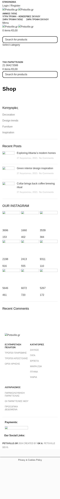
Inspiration (8, 132)
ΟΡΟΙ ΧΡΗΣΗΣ (12, 363)
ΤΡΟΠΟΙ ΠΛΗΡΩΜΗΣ (16, 352)
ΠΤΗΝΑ (34, 371)
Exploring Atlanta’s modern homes (36, 153)
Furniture (7, 126)
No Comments (46, 158)
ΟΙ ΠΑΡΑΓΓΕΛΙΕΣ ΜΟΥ (16, 401)
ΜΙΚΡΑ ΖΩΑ (36, 366)
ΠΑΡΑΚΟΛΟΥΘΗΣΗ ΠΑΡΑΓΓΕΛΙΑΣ (15, 394)
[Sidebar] (4, 453)
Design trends (10, 120)
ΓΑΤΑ (32, 355)
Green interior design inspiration (35, 168)
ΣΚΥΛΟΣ (34, 350)
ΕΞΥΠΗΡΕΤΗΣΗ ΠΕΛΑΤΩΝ (13, 346)
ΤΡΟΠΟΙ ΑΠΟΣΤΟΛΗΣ (16, 358)
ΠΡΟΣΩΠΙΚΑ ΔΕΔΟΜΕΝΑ (11, 408)
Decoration (8, 114)
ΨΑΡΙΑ (33, 377)
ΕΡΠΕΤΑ (34, 361)
